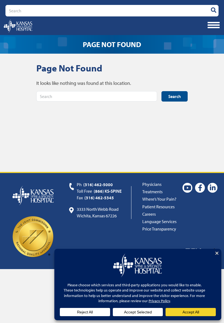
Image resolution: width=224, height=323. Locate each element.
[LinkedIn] (212, 188)
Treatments (152, 191)
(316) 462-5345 (99, 197)
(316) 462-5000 (98, 184)
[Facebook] (200, 188)
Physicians (151, 184)
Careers (149, 214)
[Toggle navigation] (214, 25)
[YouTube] (187, 188)
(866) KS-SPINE (108, 191)
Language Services (159, 221)
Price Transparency (159, 229)
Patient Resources (158, 206)
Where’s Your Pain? (159, 199)
